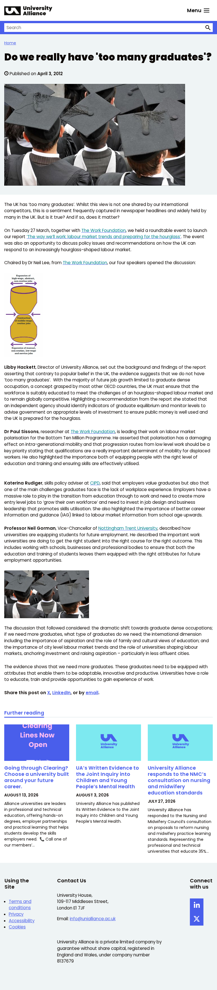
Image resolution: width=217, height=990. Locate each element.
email (92, 693)
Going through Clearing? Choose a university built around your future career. (36, 777)
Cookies (17, 927)
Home (10, 43)
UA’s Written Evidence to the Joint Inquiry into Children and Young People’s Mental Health (107, 777)
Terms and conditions (20, 904)
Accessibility (21, 921)
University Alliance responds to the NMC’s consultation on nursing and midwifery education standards (179, 780)
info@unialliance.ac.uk (93, 919)
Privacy (16, 914)
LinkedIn (61, 693)
